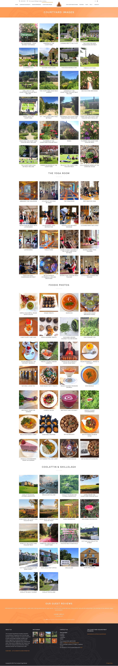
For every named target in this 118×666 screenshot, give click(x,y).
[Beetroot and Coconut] (69, 399)
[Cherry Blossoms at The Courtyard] (48, 154)
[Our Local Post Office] (48, 557)
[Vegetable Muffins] (48, 424)
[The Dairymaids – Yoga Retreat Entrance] (28, 32)
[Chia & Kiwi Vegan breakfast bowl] (89, 302)
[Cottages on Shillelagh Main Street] (28, 557)
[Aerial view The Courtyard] (28, 106)
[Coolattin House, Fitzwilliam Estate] (28, 484)
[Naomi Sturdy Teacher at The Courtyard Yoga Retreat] (69, 239)
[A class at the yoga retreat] (48, 190)
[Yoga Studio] (48, 239)
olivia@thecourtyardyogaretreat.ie (71, 642)
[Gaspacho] (69, 302)
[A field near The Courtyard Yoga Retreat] (89, 484)
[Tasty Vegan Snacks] (69, 448)
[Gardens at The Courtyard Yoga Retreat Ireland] (69, 80)
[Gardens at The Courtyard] (48, 32)
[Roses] (69, 130)
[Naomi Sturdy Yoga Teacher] (89, 239)
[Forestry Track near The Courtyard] (48, 533)
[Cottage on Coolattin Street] (89, 532)
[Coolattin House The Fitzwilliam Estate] (69, 484)
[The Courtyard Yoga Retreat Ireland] (28, 154)
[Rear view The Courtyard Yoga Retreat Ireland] (28, 130)
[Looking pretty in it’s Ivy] (69, 32)
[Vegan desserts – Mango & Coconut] (89, 351)
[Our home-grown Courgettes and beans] (69, 326)
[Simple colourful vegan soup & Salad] (28, 302)
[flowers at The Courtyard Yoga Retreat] (48, 130)
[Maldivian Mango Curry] (28, 424)
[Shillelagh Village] (48, 484)
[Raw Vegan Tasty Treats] (48, 375)
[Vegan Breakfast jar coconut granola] (28, 351)
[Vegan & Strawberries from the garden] (28, 448)
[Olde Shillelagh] (89, 557)
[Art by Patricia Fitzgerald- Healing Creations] (48, 265)
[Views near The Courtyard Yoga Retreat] (48, 508)
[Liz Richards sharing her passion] (89, 265)
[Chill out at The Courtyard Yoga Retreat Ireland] (28, 80)
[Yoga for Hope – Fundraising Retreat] (28, 265)
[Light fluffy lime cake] (28, 326)
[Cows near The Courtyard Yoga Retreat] (28, 508)
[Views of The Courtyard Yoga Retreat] (28, 533)
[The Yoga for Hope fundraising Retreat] (89, 32)
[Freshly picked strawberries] (89, 399)
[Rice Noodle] (89, 375)
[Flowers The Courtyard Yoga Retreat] (89, 130)
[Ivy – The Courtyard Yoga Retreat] (48, 106)
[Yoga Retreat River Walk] (69, 533)
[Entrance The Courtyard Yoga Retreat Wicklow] (69, 106)
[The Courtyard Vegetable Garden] (48, 80)
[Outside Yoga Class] (48, 57)
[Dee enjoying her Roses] (89, 80)
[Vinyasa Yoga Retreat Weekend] (69, 215)
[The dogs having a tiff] (69, 57)
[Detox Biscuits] (69, 424)
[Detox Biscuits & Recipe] (89, 448)
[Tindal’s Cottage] (89, 57)
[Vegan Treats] (48, 302)
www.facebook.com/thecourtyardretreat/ (96, 634)
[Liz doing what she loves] (89, 215)
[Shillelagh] (69, 557)
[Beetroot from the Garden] (28, 399)
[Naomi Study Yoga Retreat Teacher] (69, 265)
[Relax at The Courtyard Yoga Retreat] (69, 154)
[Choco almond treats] (48, 326)
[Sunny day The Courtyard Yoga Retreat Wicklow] (89, 106)
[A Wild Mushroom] (69, 508)
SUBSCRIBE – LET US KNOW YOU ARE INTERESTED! (18, 650)
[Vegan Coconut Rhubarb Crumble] (69, 375)
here (81, 647)
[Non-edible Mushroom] (89, 508)
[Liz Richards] (28, 239)
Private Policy (109, 663)
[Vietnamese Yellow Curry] (48, 448)
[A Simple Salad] (48, 399)
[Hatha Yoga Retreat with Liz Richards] (28, 215)
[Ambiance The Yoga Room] (28, 190)
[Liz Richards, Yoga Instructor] (48, 215)
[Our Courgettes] (89, 326)
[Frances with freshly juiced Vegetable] (69, 351)
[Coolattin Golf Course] (28, 581)
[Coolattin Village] (48, 581)
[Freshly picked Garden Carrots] (48, 351)
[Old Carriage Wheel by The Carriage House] (89, 154)
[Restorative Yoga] (89, 190)
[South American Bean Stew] (89, 424)
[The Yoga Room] (69, 190)
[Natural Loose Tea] (28, 375)
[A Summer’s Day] (28, 57)
